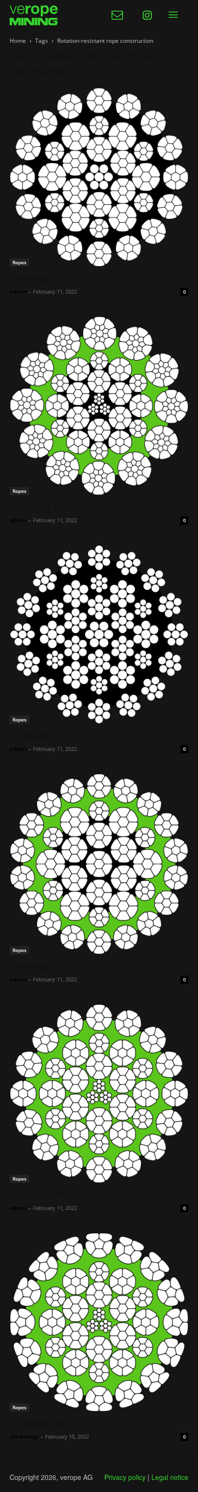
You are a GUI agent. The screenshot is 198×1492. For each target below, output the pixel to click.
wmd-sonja (24, 1436)
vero (30, 278)
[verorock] (99, 177)
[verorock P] (99, 863)
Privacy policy (125, 1477)
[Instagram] (147, 15)
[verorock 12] (99, 405)
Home (18, 41)
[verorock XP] (99, 1322)
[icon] (117, 17)
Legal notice (169, 1477)
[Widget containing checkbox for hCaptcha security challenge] (83, 995)
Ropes (19, 262)
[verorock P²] (99, 1093)
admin (18, 291)
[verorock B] (99, 634)
